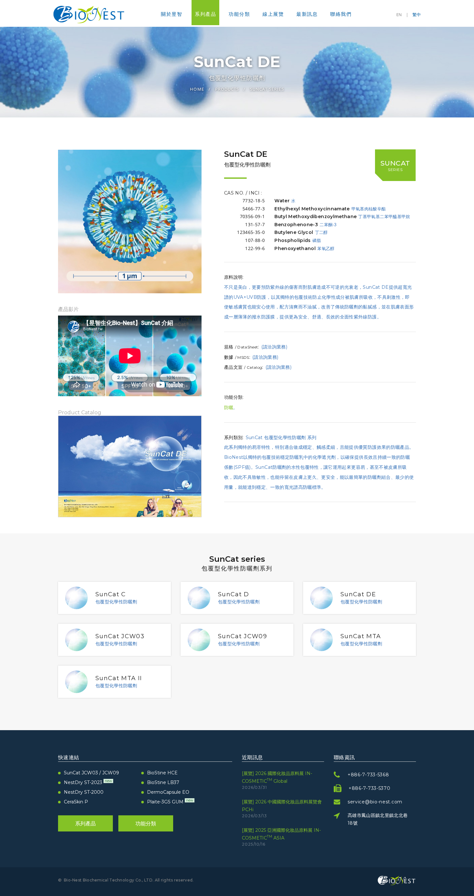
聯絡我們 (340, 14)
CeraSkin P (76, 802)
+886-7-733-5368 (368, 775)
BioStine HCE (162, 773)
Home (197, 89)
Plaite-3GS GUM (170, 802)
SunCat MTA (361, 636)
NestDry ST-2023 (88, 782)
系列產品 (205, 14)
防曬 (228, 407)
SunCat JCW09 (242, 636)
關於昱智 (171, 14)
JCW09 (110, 773)
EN (399, 14)
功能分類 (239, 14)
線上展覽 (273, 14)
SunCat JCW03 (119, 636)
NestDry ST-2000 (84, 792)
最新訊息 (307, 14)
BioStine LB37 (163, 782)
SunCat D (233, 594)
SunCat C (110, 594)
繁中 (416, 14)
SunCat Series (267, 89)
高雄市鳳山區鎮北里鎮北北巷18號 (378, 819)
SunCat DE (358, 594)
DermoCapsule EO (168, 792)
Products (227, 89)
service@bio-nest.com (375, 802)
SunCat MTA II (118, 678)
